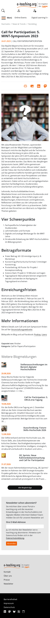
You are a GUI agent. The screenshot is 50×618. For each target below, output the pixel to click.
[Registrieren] (34, 10)
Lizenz (44, 334)
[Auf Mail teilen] (32, 86)
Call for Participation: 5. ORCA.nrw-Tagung (36, 398)
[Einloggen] (18, 10)
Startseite (5, 24)
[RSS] (19, 611)
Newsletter (8, 583)
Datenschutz (9, 607)
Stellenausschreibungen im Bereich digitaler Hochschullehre (33, 367)
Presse (7, 579)
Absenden (11, 543)
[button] (4, 18)
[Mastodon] (9, 611)
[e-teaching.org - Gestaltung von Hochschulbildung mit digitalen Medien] (32, 4)
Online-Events (21, 17)
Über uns (8, 576)
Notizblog (32, 24)
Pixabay (37, 334)
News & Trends (19, 24)
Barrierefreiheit (10, 599)
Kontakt (7, 572)
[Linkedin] (5, 611)
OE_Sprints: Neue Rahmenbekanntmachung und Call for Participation (32, 458)
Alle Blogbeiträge (25, 488)
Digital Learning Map (41, 17)
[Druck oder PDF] (25, 86)
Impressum (9, 603)
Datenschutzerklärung (15, 538)
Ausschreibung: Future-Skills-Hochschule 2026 (35, 429)
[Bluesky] (14, 611)
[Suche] (3, 10)
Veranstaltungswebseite (21, 329)
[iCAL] (23, 611)
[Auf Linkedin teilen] (38, 86)
